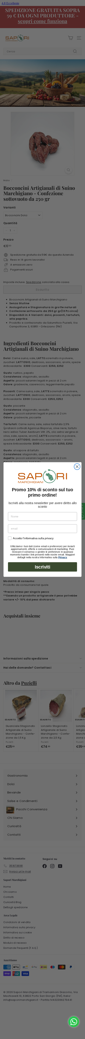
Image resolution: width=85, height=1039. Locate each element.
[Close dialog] (77, 467)
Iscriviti (42, 567)
